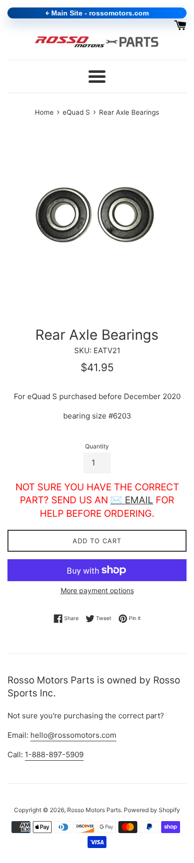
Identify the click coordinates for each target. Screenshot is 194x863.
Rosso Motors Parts (94, 810)
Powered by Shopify (152, 810)
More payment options (97, 590)
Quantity (97, 446)
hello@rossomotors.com (73, 735)
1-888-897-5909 (54, 754)
